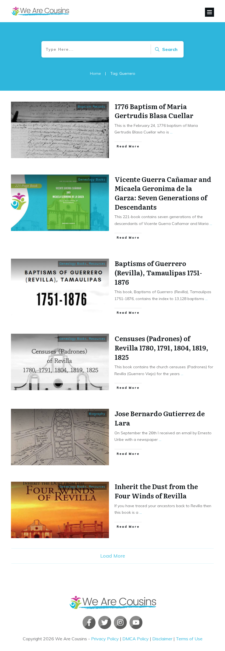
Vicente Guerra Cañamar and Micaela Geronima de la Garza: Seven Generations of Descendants (163, 193)
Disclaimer (162, 638)
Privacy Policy (105, 638)
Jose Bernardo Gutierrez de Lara (160, 418)
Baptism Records (91, 106)
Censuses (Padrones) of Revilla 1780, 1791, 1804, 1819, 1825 (161, 347)
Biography (97, 414)
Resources (97, 263)
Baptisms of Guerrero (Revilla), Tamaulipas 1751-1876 (158, 272)
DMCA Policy (135, 638)
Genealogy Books (91, 179)
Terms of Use (189, 638)
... (171, 132)
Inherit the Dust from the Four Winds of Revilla (156, 490)
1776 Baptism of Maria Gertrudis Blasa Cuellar (154, 110)
